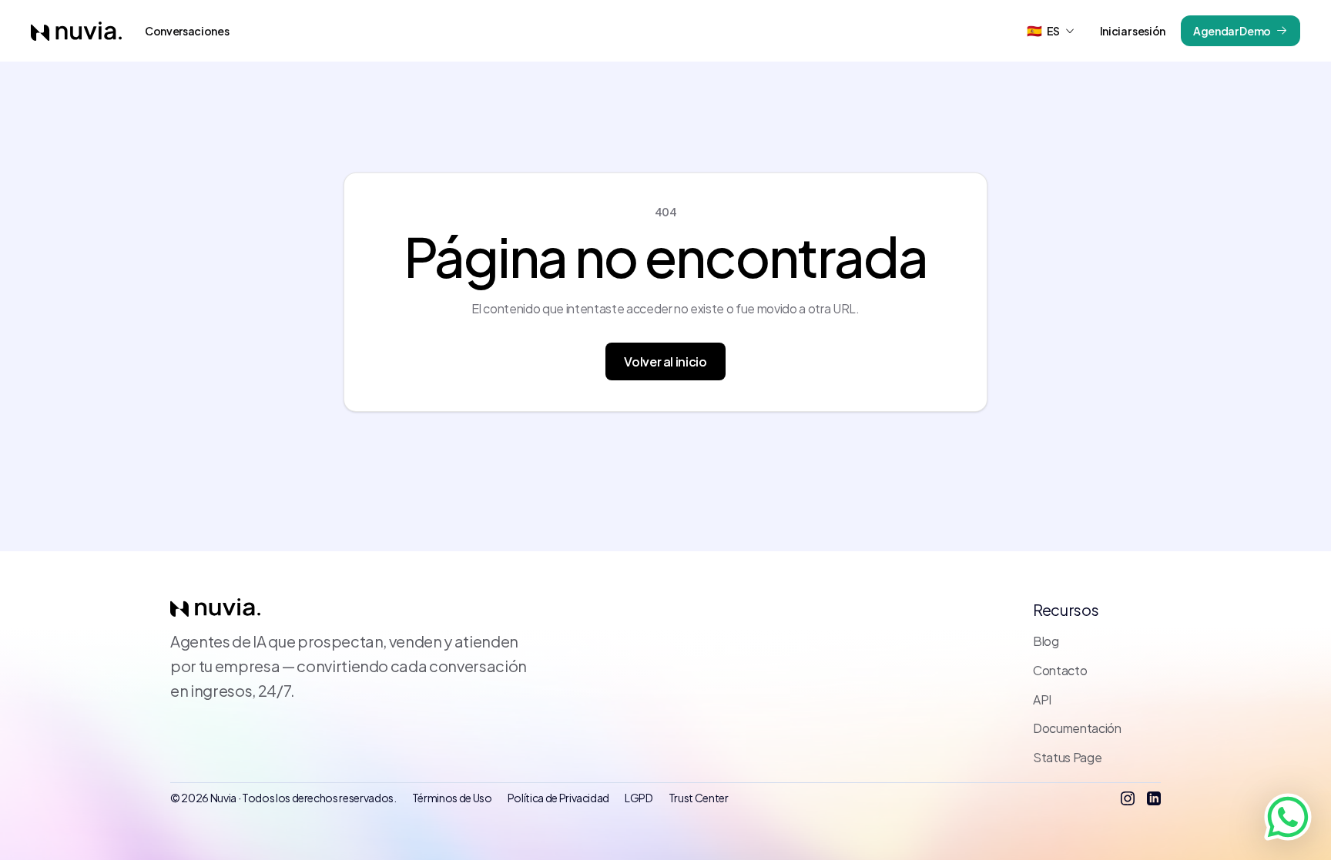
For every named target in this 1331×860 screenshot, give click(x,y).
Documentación (1077, 728)
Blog (1046, 641)
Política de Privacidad (559, 798)
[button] (1051, 31)
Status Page (1067, 757)
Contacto (1060, 670)
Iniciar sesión (1132, 31)
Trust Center (699, 798)
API (1042, 699)
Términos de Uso (452, 798)
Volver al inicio (665, 361)
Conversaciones (187, 31)
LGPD (639, 798)
